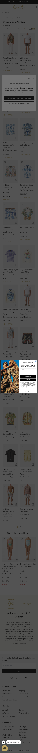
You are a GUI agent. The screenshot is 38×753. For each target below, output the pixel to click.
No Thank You (28, 379)
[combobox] (22, 373)
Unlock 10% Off (28, 376)
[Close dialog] (36, 361)
